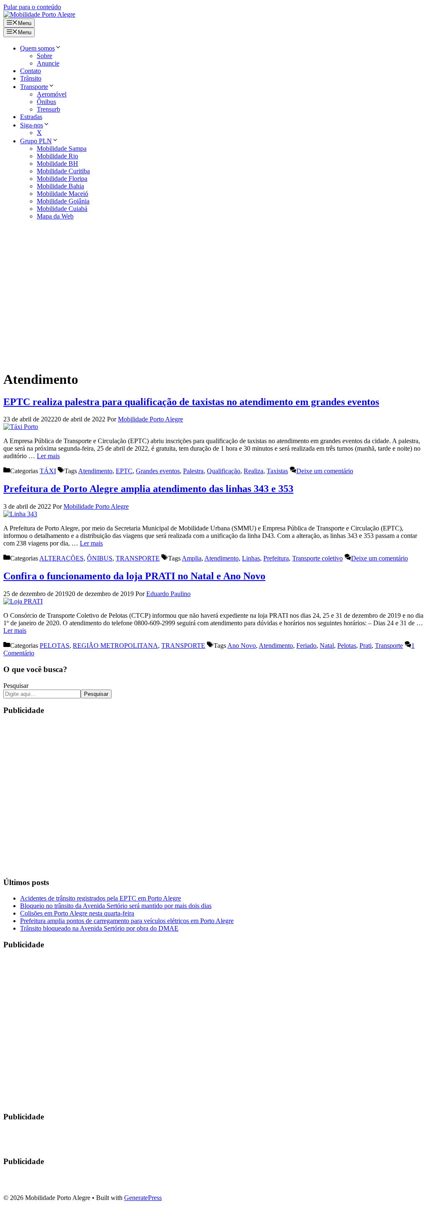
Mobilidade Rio (57, 156)
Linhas (251, 558)
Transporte (34, 86)
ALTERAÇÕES (61, 558)
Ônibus (46, 101)
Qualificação (223, 470)
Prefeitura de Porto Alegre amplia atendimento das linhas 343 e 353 (148, 488)
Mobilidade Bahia (60, 186)
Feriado (306, 645)
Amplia (191, 558)
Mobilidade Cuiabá (62, 208)
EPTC (124, 470)
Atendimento (95, 470)
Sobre (44, 55)
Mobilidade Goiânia (63, 201)
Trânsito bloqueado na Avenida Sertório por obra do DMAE (99, 928)
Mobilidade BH (57, 163)
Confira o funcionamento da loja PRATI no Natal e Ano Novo (134, 576)
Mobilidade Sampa (62, 148)
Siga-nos (31, 125)
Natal (327, 645)
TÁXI (48, 470)
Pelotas (346, 645)
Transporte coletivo (317, 558)
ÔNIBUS (99, 558)
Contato (30, 70)
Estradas (31, 116)
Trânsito (30, 78)
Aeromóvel (51, 94)
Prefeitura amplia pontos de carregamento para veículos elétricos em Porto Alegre (127, 920)
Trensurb (48, 109)
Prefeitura (276, 558)
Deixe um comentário (324, 470)
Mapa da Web (55, 216)
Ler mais (48, 455)
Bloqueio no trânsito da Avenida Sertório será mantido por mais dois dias (115, 905)
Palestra (193, 470)
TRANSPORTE (138, 558)
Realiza (253, 470)
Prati (365, 645)
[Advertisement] (214, 294)
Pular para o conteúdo (32, 6)
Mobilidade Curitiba (63, 171)
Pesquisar (15, 685)
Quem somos (37, 48)
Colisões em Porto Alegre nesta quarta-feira (77, 913)
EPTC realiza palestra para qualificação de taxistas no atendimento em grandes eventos (191, 401)
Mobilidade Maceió (62, 193)
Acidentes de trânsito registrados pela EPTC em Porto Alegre (100, 898)
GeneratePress (143, 1197)
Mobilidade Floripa (62, 178)
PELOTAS (54, 645)
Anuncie (48, 63)
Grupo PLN (36, 141)
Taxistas (277, 470)
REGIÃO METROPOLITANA (115, 645)
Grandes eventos (158, 470)
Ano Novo (241, 645)
